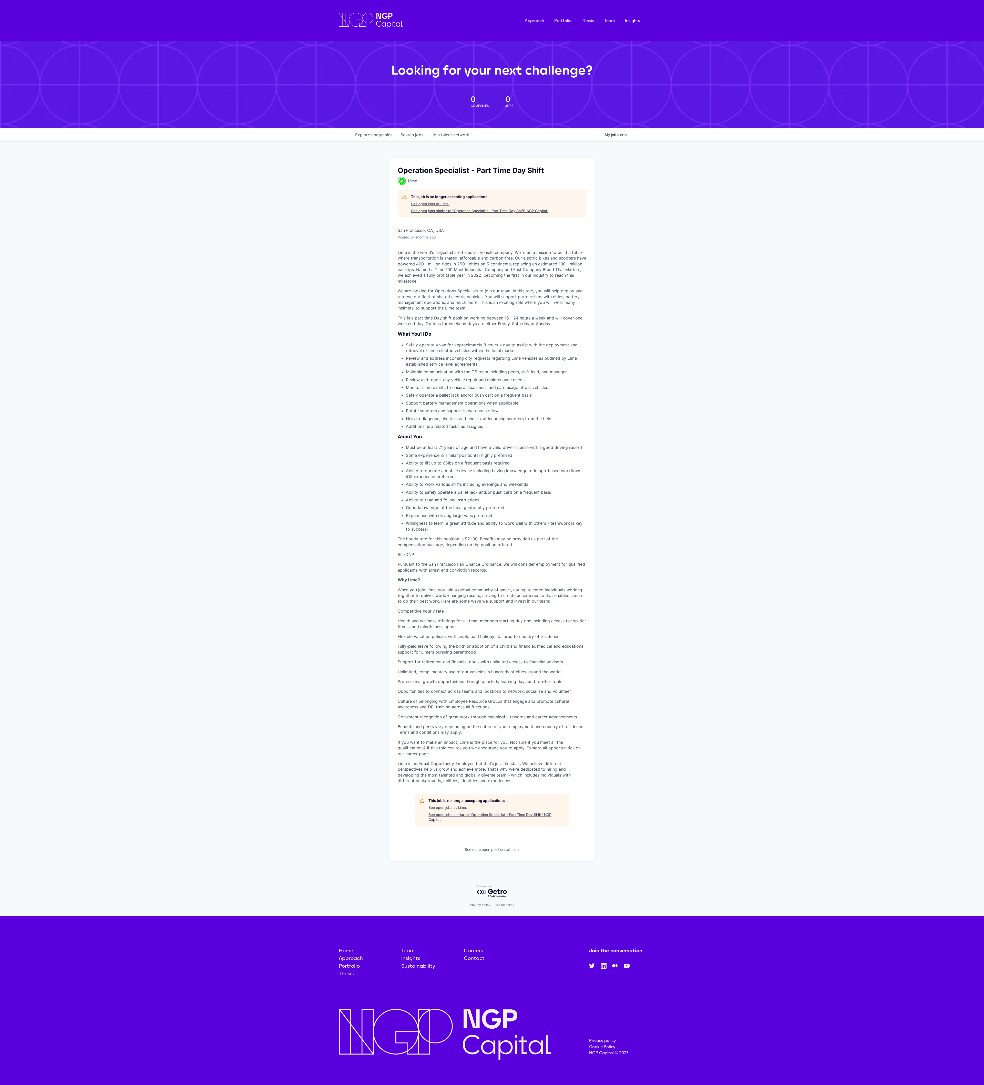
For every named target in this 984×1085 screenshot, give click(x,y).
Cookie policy (504, 905)
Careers (473, 950)
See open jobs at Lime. (430, 204)
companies (373, 134)
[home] (396, 20)
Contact (474, 958)
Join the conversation (615, 950)
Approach (534, 20)
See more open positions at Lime (492, 849)
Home (346, 950)
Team (609, 20)
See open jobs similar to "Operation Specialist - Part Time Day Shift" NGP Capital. (479, 211)
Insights (632, 20)
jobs (412, 134)
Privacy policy (480, 905)
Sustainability (418, 966)
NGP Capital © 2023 (609, 1053)
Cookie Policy (602, 1046)
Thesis (588, 20)
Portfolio (563, 20)
